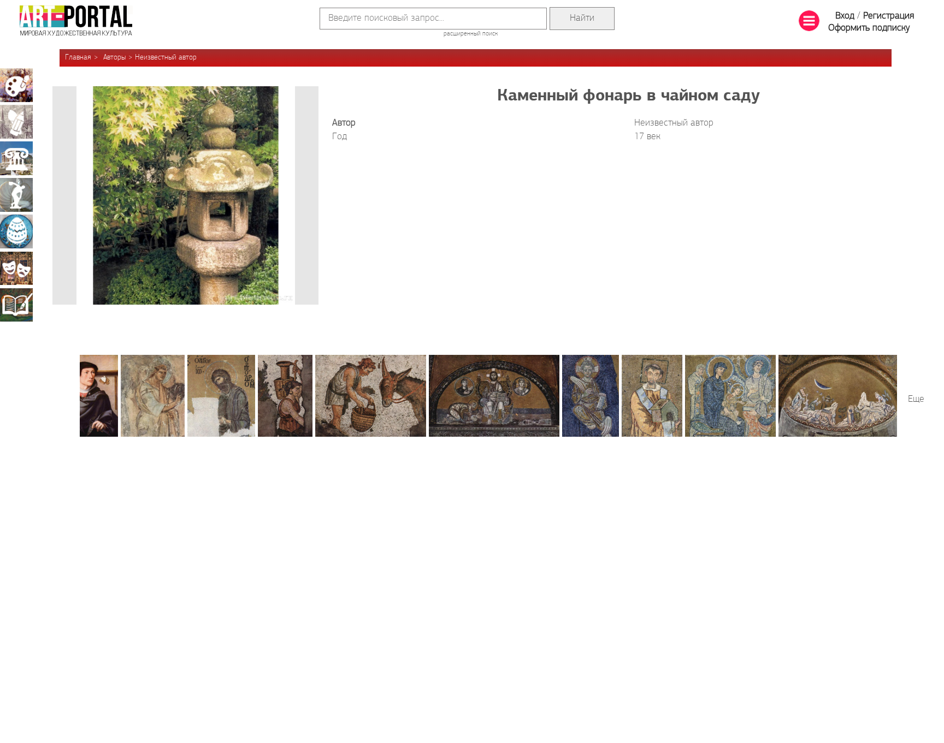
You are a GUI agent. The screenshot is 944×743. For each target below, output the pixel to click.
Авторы (114, 58)
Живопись (16, 85)
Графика (16, 122)
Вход (844, 16)
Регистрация (888, 16)
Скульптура (16, 195)
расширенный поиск (471, 34)
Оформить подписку (869, 28)
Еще (916, 400)
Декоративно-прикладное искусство (16, 231)
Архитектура (16, 158)
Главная (78, 58)
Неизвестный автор (166, 58)
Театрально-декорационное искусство (16, 268)
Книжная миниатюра (16, 305)
